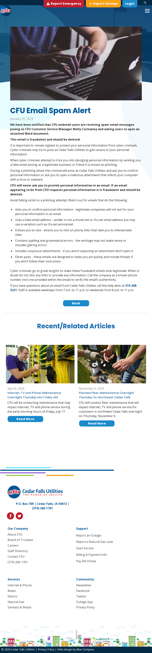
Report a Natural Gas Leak (94, 542)
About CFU (15, 534)
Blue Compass (85, 649)
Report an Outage (88, 535)
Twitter (81, 596)
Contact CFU (16, 556)
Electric (12, 596)
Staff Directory (18, 551)
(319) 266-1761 (42, 508)
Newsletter (84, 585)
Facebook (83, 591)
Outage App (84, 602)
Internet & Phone (20, 585)
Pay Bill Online (86, 561)
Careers (13, 545)
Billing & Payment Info (91, 555)
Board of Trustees (20, 540)
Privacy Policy (85, 607)
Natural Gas (16, 602)
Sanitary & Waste (19, 607)
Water (12, 591)
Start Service (85, 548)
